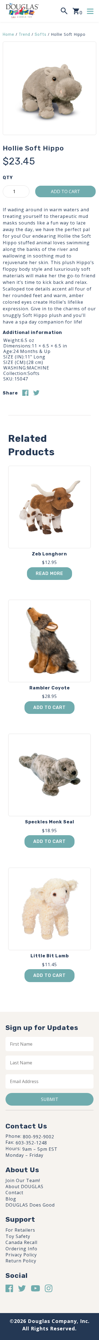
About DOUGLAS (24, 1186)
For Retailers (20, 1230)
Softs (40, 34)
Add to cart (65, 191)
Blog (11, 1199)
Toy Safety (18, 1236)
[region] (49, 1291)
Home (8, 34)
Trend (24, 34)
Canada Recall (21, 1242)
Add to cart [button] (49, 707)
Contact (14, 1193)
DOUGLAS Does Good (30, 1205)
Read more (49, 573)
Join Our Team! (23, 1180)
